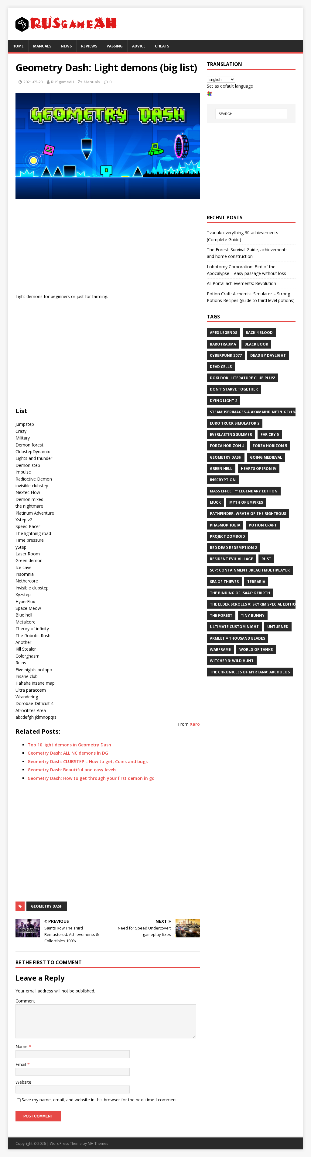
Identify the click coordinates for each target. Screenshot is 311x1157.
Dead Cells (221, 366)
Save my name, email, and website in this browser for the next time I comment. (100, 1100)
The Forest (221, 615)
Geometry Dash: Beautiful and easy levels (72, 770)
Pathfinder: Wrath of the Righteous (248, 513)
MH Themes (98, 1143)
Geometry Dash (47, 906)
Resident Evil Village (231, 558)
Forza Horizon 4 (227, 445)
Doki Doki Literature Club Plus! (242, 377)
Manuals (42, 46)
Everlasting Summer (231, 434)
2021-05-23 (33, 82)
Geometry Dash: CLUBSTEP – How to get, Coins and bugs (88, 761)
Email (21, 1064)
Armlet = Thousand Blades (237, 638)
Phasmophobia (225, 525)
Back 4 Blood (259, 332)
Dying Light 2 (223, 400)
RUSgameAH (62, 82)
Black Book (256, 344)
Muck (215, 502)
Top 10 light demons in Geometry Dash (69, 745)
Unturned (278, 626)
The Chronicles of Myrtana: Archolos (250, 672)
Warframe (220, 649)
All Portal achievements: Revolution (241, 283)
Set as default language (230, 86)
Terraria (256, 581)
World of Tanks (256, 649)
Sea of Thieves (224, 581)
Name (22, 1046)
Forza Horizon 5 (270, 445)
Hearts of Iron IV (258, 468)
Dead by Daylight (268, 355)
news (66, 46)
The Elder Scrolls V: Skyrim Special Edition (254, 604)
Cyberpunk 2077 (226, 355)
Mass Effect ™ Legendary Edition (244, 491)
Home (18, 46)
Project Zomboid (227, 536)
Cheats (162, 46)
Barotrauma (223, 344)
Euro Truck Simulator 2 (234, 423)
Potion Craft (263, 525)
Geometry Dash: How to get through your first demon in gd (91, 778)
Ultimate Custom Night (234, 626)
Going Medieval (266, 457)
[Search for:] (251, 114)
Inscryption (223, 479)
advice (138, 46)
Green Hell (221, 468)
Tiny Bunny (253, 615)
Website (23, 1082)
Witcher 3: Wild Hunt (232, 660)
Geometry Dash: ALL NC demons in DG (68, 753)
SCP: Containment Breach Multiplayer (250, 570)
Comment (25, 1001)
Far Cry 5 (270, 434)
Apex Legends (223, 332)
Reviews (89, 46)
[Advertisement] (107, 247)
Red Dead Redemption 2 (233, 547)
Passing (115, 46)
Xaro (195, 724)
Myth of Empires (246, 502)
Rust (266, 558)
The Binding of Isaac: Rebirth (240, 593)
